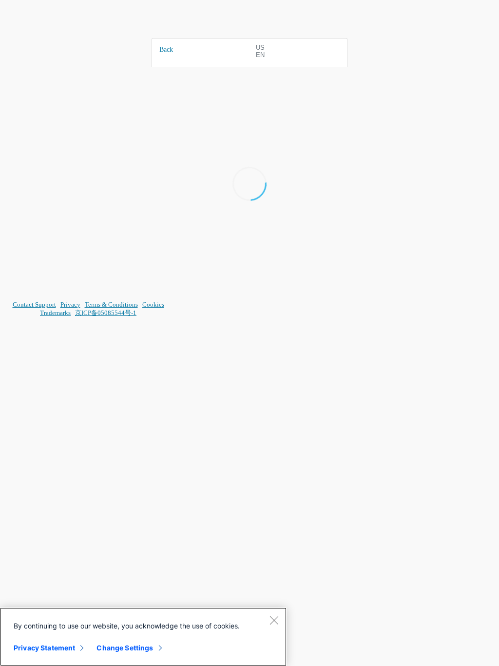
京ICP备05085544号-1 (105, 312)
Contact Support (34, 304)
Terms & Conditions (111, 304)
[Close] (274, 620)
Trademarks (55, 312)
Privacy (70, 304)
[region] (143, 636)
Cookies (153, 304)
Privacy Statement (44, 648)
